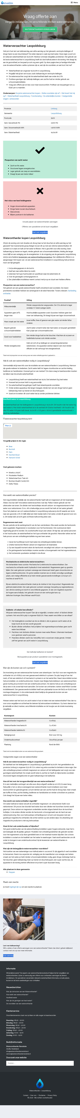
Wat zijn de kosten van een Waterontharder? (21, 991)
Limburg (54, 108)
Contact (25, 1095)
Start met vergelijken (40, 232)
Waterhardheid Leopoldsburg (19, 96)
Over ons (33, 1095)
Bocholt (12, 449)
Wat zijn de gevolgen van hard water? (19, 1000)
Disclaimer (42, 1095)
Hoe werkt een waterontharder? (17, 994)
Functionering (36, 96)
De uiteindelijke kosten (51, 96)
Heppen (12, 872)
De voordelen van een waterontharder (19, 1003)
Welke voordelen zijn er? (51, 93)
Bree (10, 446)
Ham (10, 452)
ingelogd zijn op (15, 887)
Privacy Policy (52, 1095)
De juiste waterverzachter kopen (28, 93)
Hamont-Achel (14, 457)
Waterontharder (34, 1090)
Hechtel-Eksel (14, 455)
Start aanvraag (8, 955)
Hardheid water (11, 997)
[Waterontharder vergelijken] (7, 2)
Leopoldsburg (56, 113)
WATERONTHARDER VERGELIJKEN (40, 29)
